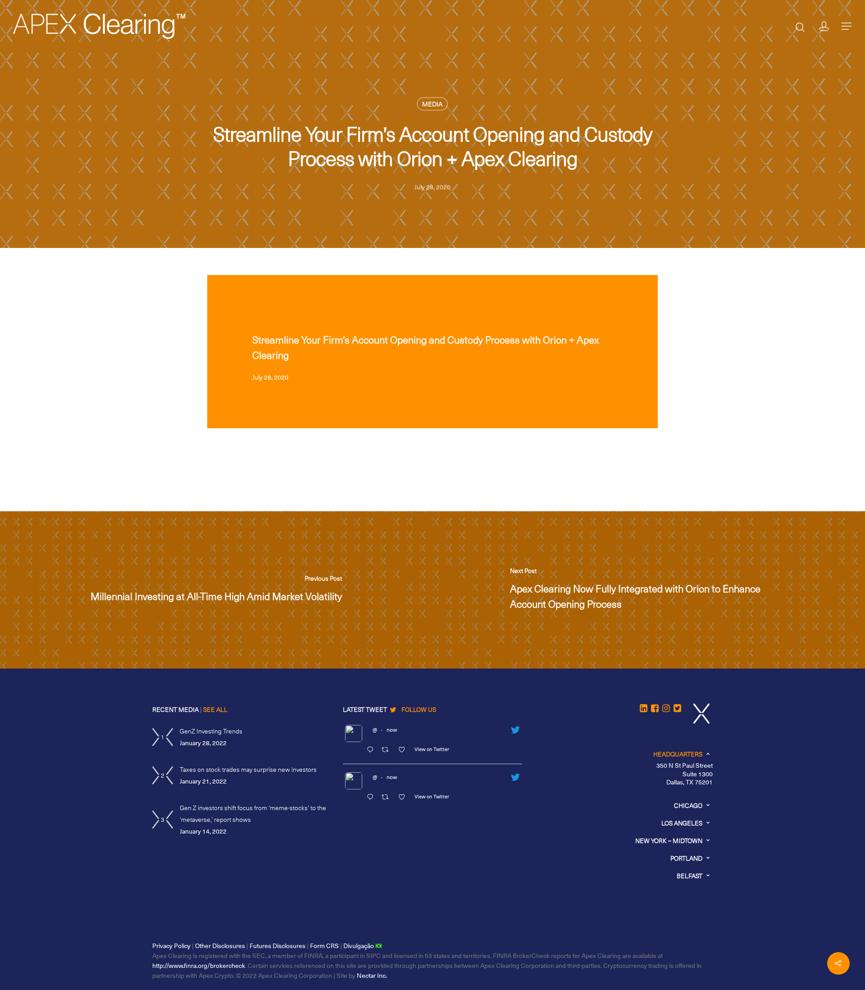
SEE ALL (215, 709)
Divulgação (359, 945)
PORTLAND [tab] (686, 858)
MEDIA (432, 104)
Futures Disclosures (277, 945)
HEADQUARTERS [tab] (677, 754)
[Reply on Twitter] (371, 750)
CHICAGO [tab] (688, 805)
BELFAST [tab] (689, 875)
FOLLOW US (418, 709)
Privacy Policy (171, 945)
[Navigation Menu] (847, 26)
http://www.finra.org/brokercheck (198, 965)
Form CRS (324, 945)
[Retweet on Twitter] (387, 750)
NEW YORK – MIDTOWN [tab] (668, 840)
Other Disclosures (220, 945)
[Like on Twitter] (404, 750)
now (392, 729)
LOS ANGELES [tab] (681, 823)
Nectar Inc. (372, 975)
